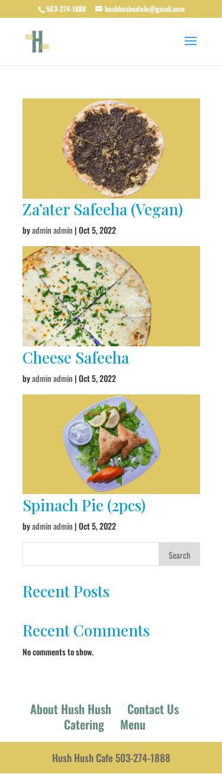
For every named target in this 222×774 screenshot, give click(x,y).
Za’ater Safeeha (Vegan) (102, 209)
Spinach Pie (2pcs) (85, 505)
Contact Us (153, 709)
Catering (84, 724)
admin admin (52, 230)
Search (179, 555)
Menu (133, 724)
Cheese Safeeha (75, 357)
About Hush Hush (70, 709)
